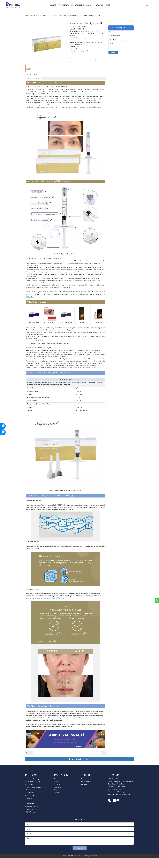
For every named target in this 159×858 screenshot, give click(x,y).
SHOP (108, 5)
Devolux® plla (86, 781)
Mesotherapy (30, 801)
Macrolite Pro (98, 322)
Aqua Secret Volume (66, 322)
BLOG (88, 5)
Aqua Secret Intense (33, 322)
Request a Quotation (79, 759)
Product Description (33, 78)
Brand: (28, 74)
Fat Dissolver (30, 809)
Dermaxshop (85, 779)
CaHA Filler (29, 790)
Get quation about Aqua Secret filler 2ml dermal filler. (84, 367)
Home (56, 779)
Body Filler (29, 784)
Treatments (57, 787)
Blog (55, 790)
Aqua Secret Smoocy (49, 322)
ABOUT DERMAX (77, 5)
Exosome (29, 798)
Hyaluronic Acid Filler (33, 781)
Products (57, 784)
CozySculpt (85, 784)
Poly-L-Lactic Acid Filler (33, 787)
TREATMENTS (64, 5)
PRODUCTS (52, 5)
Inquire (81, 60)
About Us (57, 781)
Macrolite (82, 322)
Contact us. (97, 107)
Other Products (31, 812)
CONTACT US (98, 5)
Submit (113, 52)
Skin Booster (30, 795)
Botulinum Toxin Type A (33, 779)
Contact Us (57, 793)
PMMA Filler (29, 793)
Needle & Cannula (32, 806)
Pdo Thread (30, 804)
